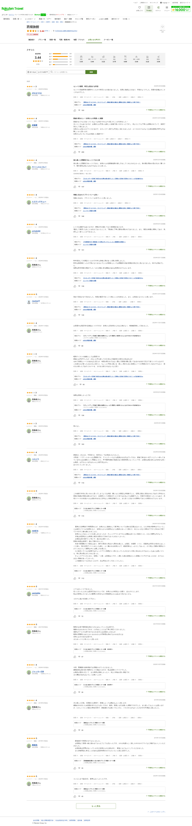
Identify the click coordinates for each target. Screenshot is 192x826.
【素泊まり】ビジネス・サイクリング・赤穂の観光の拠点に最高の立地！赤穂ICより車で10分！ (112, 102)
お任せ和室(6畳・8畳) (89, 105)
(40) (64, 40)
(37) (94, 40)
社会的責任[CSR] (61, 820)
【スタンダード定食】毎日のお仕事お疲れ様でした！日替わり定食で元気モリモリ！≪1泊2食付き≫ (113, 178)
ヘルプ (135, 2)
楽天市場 (175, 2)
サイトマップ (154, 2)
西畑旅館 (33, 27)
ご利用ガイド (144, 2)
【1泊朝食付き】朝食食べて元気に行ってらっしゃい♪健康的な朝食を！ (104, 242)
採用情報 (72, 820)
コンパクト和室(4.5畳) (89, 211)
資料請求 (87, 820)
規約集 (79, 820)
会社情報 (36, 820)
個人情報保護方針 (47, 820)
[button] (49, 94)
